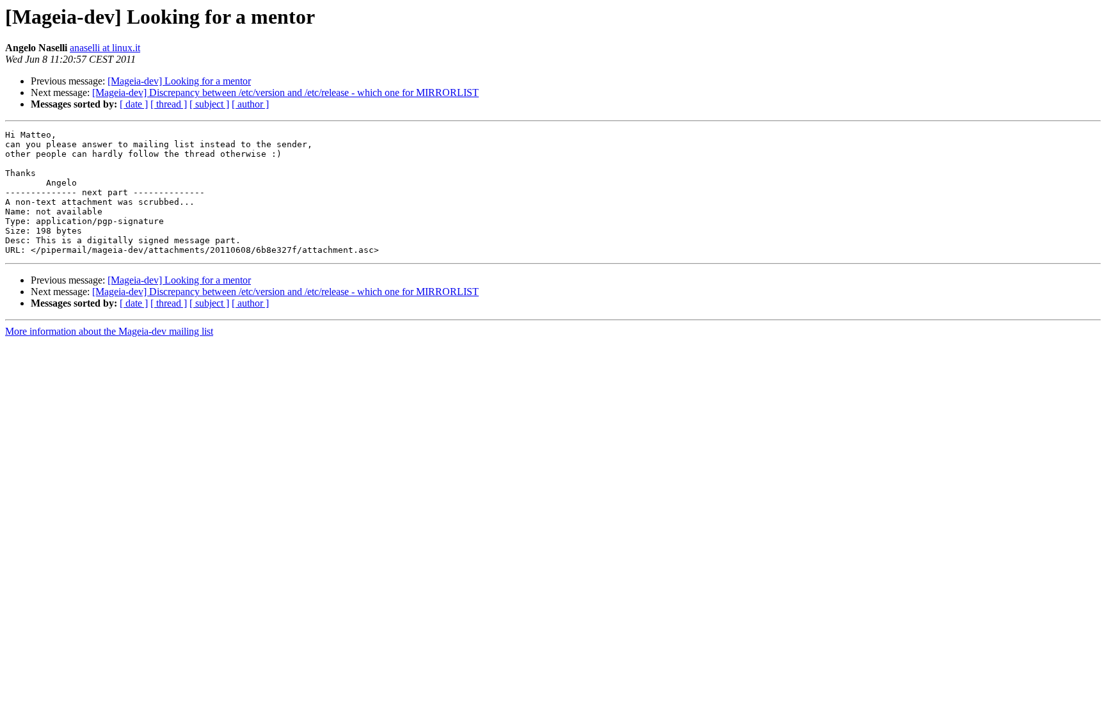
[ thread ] (168, 104)
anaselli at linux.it (105, 47)
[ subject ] (209, 104)
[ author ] (250, 104)
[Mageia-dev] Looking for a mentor (179, 81)
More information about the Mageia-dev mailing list (109, 331)
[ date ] (134, 104)
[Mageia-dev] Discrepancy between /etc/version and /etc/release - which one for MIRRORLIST (285, 92)
